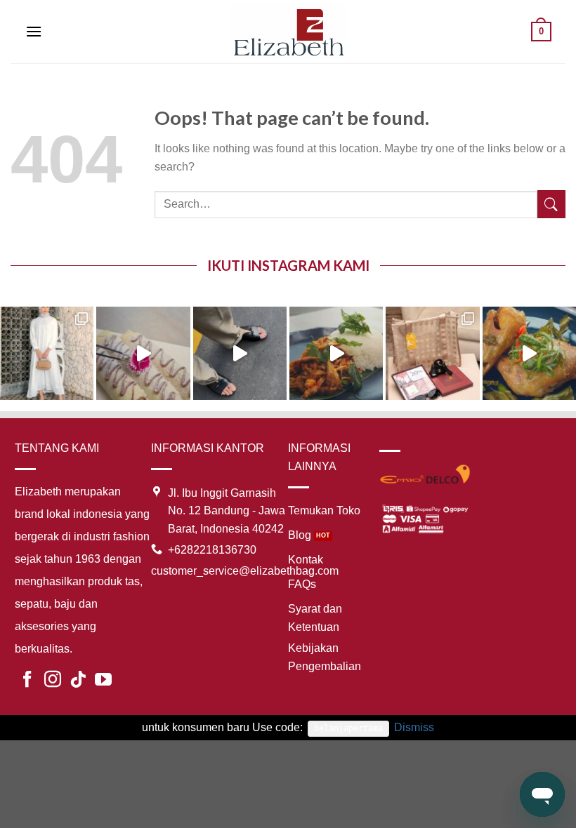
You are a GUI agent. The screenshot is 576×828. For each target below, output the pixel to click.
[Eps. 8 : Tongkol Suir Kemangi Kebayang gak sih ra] (336, 353)
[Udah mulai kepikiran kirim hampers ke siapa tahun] (432, 353)
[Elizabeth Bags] (288, 31)
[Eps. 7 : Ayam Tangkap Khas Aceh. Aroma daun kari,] (529, 353)
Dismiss (414, 727)
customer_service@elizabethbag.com (245, 571)
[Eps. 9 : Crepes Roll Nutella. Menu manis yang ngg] (143, 353)
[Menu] (33, 31)
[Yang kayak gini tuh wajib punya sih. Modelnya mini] (240, 353)
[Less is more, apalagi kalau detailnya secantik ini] (46, 353)
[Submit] (551, 204)
